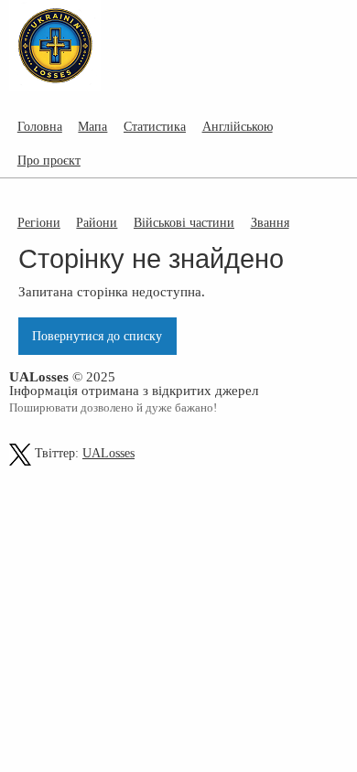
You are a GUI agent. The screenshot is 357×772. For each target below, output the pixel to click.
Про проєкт (49, 160)
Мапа (92, 126)
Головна (39, 126)
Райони (96, 222)
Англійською (237, 126)
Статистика (155, 126)
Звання (270, 222)
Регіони (38, 222)
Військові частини (184, 222)
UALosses (108, 453)
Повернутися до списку (97, 335)
